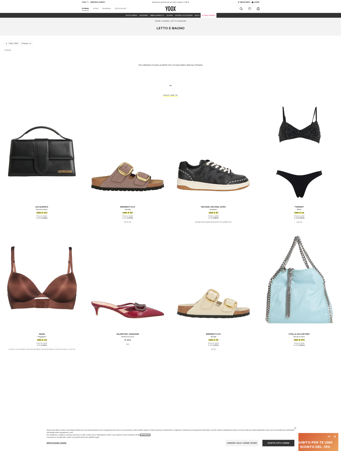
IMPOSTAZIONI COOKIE (56, 443)
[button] (170, 85)
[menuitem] (85, 8)
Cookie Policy (145, 435)
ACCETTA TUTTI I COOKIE (278, 443)
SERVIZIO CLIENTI (97, 2)
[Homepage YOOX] (170, 8)
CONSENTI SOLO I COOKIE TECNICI (242, 443)
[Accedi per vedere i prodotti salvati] (249, 8)
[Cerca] (241, 8)
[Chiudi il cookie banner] (295, 428)
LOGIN (255, 2)
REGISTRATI (245, 2)
